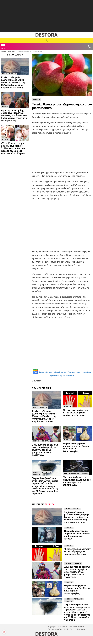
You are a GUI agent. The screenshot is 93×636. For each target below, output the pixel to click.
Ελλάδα (5, 106)
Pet (65, 473)
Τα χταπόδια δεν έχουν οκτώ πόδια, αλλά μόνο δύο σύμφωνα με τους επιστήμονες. (77, 481)
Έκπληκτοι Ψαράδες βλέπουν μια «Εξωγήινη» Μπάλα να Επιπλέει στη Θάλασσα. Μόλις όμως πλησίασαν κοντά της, (44, 416)
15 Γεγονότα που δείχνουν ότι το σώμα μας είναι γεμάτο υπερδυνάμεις (76, 412)
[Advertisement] (46, 16)
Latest (47, 42)
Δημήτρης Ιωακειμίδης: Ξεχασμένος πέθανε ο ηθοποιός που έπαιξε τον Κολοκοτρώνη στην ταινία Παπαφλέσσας (14, 115)
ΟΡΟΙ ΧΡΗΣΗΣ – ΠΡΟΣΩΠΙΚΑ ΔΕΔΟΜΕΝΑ (71, 627)
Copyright (51, 627)
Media (35, 407)
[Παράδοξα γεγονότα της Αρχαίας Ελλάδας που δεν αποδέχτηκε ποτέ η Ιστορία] (47, 535)
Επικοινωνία (81, 629)
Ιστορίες (5, 139)
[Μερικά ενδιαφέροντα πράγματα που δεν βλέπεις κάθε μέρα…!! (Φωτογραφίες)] (77, 433)
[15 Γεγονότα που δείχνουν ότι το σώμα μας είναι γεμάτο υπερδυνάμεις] (77, 399)
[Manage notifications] (4, 632)
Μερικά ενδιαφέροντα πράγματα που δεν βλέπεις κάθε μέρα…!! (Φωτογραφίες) (76, 447)
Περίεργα (37, 381)
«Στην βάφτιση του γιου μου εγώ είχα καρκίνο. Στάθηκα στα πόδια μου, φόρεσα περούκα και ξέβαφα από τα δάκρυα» (13, 148)
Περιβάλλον (46, 472)
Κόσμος (36, 441)
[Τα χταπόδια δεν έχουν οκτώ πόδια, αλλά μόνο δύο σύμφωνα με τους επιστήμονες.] (77, 467)
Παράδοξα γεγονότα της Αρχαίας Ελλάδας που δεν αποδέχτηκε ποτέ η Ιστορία (77, 534)
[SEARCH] (90, 46)
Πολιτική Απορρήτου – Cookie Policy (61, 629)
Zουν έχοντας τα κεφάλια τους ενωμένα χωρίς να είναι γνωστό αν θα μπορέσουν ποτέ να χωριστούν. (45, 450)
